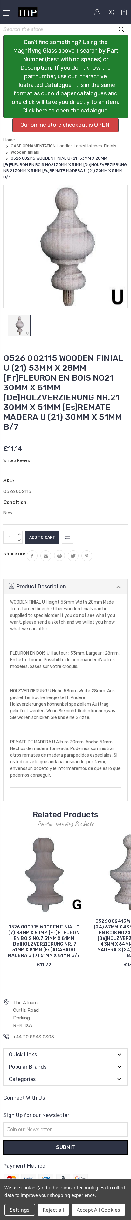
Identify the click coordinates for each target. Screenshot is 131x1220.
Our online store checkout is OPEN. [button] (65, 124)
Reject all (53, 1209)
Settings (20, 1209)
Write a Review (17, 460)
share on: (14, 553)
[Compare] (110, 14)
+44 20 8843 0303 (33, 1037)
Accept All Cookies (98, 1209)
